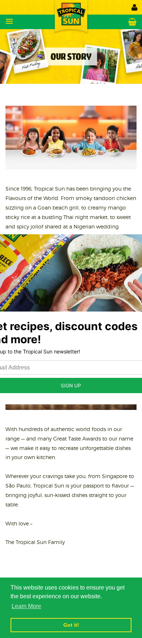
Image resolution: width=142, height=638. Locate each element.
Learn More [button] (26, 606)
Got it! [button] (71, 625)
